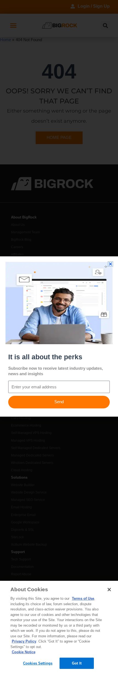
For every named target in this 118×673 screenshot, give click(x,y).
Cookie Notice (23, 652)
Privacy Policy (24, 641)
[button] (110, 264)
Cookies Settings (37, 663)
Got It (77, 663)
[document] (59, 336)
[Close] (109, 590)
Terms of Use (83, 598)
